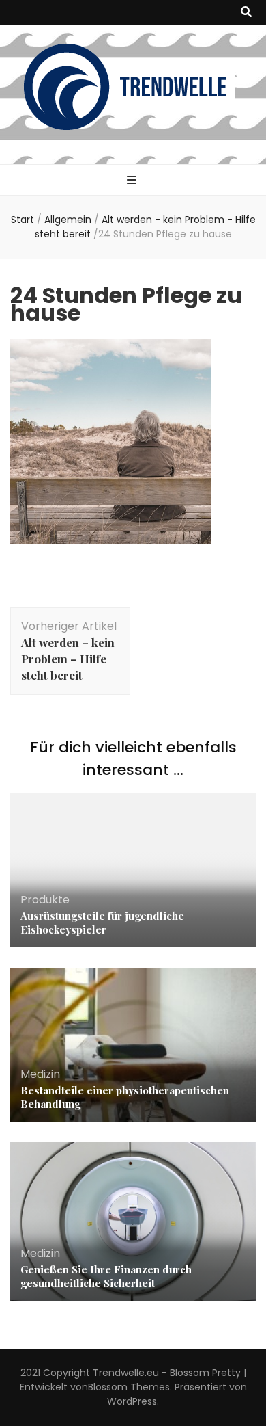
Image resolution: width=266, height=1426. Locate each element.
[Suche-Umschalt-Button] (246, 12)
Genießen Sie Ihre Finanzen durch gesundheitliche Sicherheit (106, 1276)
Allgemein (67, 219)
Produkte (45, 900)
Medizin (40, 1074)
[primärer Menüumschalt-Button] (133, 181)
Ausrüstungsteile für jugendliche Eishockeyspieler (102, 922)
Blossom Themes (129, 1387)
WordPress (132, 1401)
